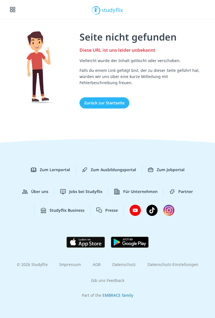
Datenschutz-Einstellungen (173, 264)
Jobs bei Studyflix (85, 191)
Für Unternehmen (140, 191)
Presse (111, 210)
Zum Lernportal (55, 169)
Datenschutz (124, 264)
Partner (185, 191)
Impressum (70, 264)
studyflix (112, 9)
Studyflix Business (67, 210)
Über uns (39, 191)
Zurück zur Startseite (104, 102)
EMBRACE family (117, 295)
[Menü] (12, 9)
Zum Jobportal (170, 169)
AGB (97, 264)
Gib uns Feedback (107, 280)
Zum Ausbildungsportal (113, 169)
